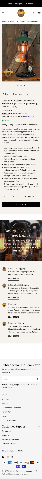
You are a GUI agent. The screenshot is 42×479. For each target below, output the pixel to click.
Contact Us (6, 431)
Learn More (13, 279)
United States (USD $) (14, 451)
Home (4, 21)
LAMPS (12, 21)
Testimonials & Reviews (11, 408)
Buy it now (21, 204)
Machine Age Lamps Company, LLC (22, 471)
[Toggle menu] (2, 13)
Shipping (5, 113)
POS (3, 474)
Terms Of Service (9, 443)
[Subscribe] (37, 378)
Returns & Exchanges (10, 439)
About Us (5, 399)
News (4, 416)
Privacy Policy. (7, 387)
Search (5, 403)
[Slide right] (24, 85)
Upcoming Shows (9, 420)
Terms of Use (31, 385)
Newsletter (6, 412)
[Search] (34, 13)
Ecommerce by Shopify (18, 474)
